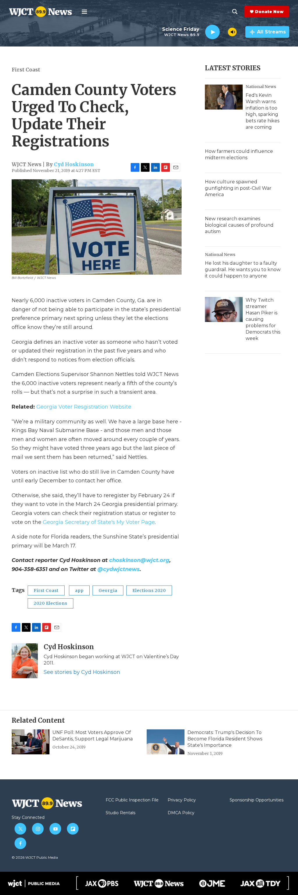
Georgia (108, 590)
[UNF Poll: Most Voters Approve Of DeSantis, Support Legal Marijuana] (30, 741)
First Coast (26, 70)
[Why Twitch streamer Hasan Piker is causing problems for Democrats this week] (224, 309)
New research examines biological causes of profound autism (239, 225)
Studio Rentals (120, 813)
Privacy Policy (182, 800)
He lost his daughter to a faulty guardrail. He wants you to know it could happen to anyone (243, 269)
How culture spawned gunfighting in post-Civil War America (238, 188)
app (79, 590)
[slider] (224, 32)
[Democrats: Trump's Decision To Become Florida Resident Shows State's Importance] (166, 741)
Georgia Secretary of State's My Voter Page (99, 522)
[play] (212, 32)
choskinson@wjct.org (139, 560)
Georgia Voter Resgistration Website (83, 407)
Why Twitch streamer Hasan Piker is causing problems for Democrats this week (263, 319)
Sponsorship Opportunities (256, 800)
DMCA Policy (181, 813)
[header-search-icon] (234, 11)
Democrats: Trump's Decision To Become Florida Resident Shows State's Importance (224, 739)
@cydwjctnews (118, 569)
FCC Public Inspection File (132, 800)
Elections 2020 (149, 590)
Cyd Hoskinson (74, 164)
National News (261, 86)
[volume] (232, 32)
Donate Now (269, 11)
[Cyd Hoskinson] (25, 660)
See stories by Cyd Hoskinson (82, 672)
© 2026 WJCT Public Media (35, 857)
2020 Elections (50, 603)
